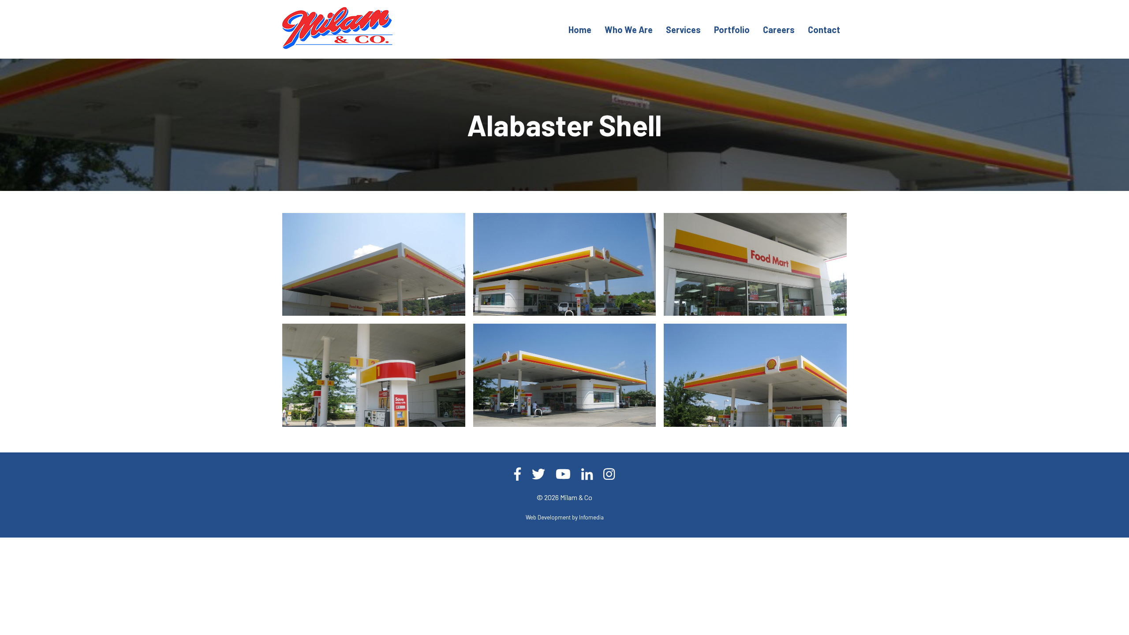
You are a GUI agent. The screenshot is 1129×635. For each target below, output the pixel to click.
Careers (779, 29)
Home (579, 29)
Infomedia (591, 517)
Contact (824, 29)
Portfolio (732, 29)
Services (683, 29)
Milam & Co (576, 497)
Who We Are (629, 29)
